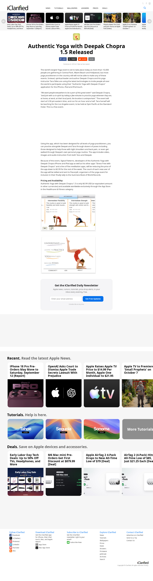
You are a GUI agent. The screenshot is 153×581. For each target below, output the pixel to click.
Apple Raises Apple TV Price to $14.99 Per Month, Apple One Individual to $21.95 (73, 27)
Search (102, 559)
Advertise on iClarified (135, 535)
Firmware (103, 551)
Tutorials (103, 538)
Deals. (12, 446)
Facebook (16, 535)
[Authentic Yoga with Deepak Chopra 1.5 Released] (68, 213)
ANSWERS (85, 8)
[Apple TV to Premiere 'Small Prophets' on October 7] (132, 22)
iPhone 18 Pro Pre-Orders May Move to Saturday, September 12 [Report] (34, 26)
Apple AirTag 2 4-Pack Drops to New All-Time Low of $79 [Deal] (101, 458)
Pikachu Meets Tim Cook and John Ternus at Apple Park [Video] (111, 26)
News (102, 535)
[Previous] (3, 21)
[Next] (149, 21)
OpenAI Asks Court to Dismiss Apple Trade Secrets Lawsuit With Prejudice (53, 27)
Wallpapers (104, 540)
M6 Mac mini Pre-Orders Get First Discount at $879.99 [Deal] (92, 26)
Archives (103, 557)
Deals (102, 546)
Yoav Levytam (86, 64)
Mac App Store (44, 548)
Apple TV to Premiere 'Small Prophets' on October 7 (130, 26)
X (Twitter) (16, 538)
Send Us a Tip (132, 538)
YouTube (16, 548)
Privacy (146, 565)
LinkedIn (16, 544)
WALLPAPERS (72, 8)
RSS (14, 551)
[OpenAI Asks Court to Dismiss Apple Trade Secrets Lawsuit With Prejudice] (55, 22)
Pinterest (16, 541)
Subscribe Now (76, 542)
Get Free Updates (93, 299)
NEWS (48, 8)
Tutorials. (15, 414)
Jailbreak (103, 554)
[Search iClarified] (145, 8)
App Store (42, 544)
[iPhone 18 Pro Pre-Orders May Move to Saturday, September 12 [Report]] (35, 22)
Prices (102, 543)
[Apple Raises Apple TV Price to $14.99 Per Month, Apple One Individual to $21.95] (74, 22)
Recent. (13, 358)
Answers (103, 548)
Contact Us (131, 540)
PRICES (95, 8)
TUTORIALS (58, 8)
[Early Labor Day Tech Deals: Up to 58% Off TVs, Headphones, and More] (16, 22)
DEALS (104, 8)
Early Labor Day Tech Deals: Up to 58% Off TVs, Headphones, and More (15, 26)
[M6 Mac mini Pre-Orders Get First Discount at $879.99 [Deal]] (93, 22)
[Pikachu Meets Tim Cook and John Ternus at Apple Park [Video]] (112, 22)
